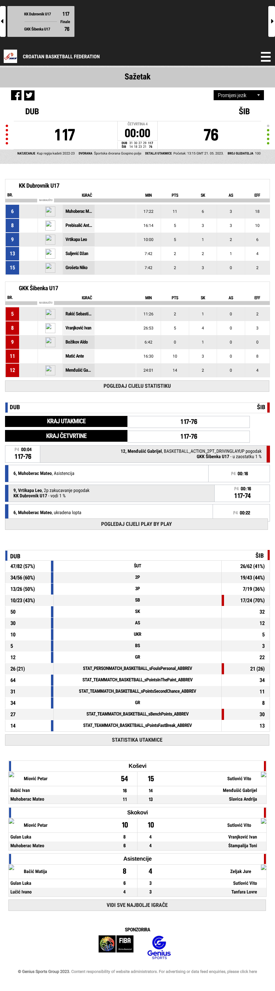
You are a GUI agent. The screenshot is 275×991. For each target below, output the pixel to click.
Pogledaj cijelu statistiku (137, 386)
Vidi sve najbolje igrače (137, 905)
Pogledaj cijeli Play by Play (136, 524)
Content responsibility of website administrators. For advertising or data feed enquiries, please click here (164, 971)
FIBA (116, 947)
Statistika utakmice (137, 740)
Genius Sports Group (159, 947)
